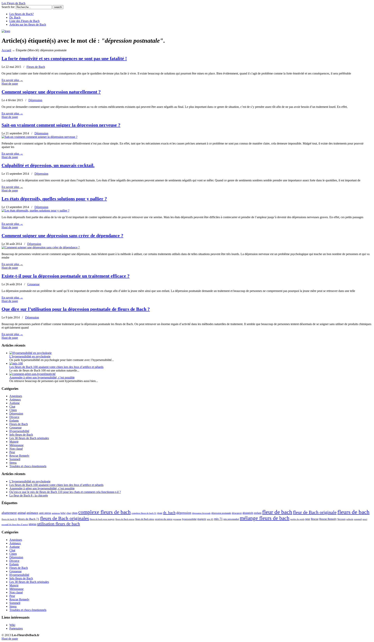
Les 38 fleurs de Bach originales (29, 438)
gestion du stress (163, 519)
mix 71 (218, 519)
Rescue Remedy (19, 455)
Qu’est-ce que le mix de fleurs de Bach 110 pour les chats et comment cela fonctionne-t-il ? (65, 492)
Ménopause (16, 445)
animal (22, 513)
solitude (349, 519)
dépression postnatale (221, 513)
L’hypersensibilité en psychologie (29, 356)
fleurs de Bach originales (64, 518)
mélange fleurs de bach (264, 518)
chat (68, 513)
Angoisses (15, 396)
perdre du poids (297, 519)
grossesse (177, 519)
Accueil (6, 50)
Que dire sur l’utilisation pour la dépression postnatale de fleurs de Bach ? (76, 309)
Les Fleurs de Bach (13, 3)
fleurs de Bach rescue (124, 519)
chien (75, 512)
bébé (63, 513)
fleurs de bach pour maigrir (102, 519)
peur (307, 519)
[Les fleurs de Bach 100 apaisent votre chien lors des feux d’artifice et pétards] (16, 363)
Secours (341, 519)
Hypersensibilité (19, 431)
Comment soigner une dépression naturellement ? (51, 91)
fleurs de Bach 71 (28, 519)
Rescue (314, 519)
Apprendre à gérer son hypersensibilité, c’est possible (42, 377)
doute (159, 513)
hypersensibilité (189, 519)
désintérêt (248, 513)
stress (32, 524)
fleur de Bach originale (315, 512)
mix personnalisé (231, 519)
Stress (13, 462)
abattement (9, 513)
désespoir (237, 513)
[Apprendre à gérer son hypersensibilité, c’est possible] (32, 374)
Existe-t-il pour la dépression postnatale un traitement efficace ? (66, 275)
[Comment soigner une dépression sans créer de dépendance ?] (41, 247)
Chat (12, 406)
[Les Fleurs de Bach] (6, 31)
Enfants (14, 420)
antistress (56, 513)
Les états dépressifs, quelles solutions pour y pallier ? (54, 198)
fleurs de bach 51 (9, 519)
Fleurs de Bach (35, 66)
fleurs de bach (353, 512)
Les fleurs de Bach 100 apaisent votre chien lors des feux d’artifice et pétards (56, 367)
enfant (257, 512)
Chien (13, 410)
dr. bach (169, 512)
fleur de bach (277, 512)
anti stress (45, 512)
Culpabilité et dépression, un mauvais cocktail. (48, 165)
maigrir (201, 519)
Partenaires (16, 628)
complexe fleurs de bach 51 (143, 513)
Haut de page (10, 83)
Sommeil (14, 459)
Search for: (8, 7)
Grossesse (33, 284)
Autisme (14, 403)
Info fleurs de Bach (21, 434)
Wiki (12, 625)
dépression (183, 513)
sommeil (358, 519)
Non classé (16, 448)
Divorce (14, 417)
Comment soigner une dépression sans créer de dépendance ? (62, 235)
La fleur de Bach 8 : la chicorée (28, 495)
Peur (12, 452)
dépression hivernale (201, 513)
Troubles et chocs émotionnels (27, 466)
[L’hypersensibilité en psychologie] (30, 353)
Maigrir (14, 441)
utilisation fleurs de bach (58, 523)
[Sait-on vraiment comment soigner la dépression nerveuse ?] (39, 136)
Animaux (15, 399)
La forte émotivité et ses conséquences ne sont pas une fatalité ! (64, 58)
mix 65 (210, 519)
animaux (32, 513)
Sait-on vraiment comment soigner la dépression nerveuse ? (61, 125)
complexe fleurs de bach (104, 512)
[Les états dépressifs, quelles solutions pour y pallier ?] (35, 210)
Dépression (35, 100)
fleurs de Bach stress (144, 519)
